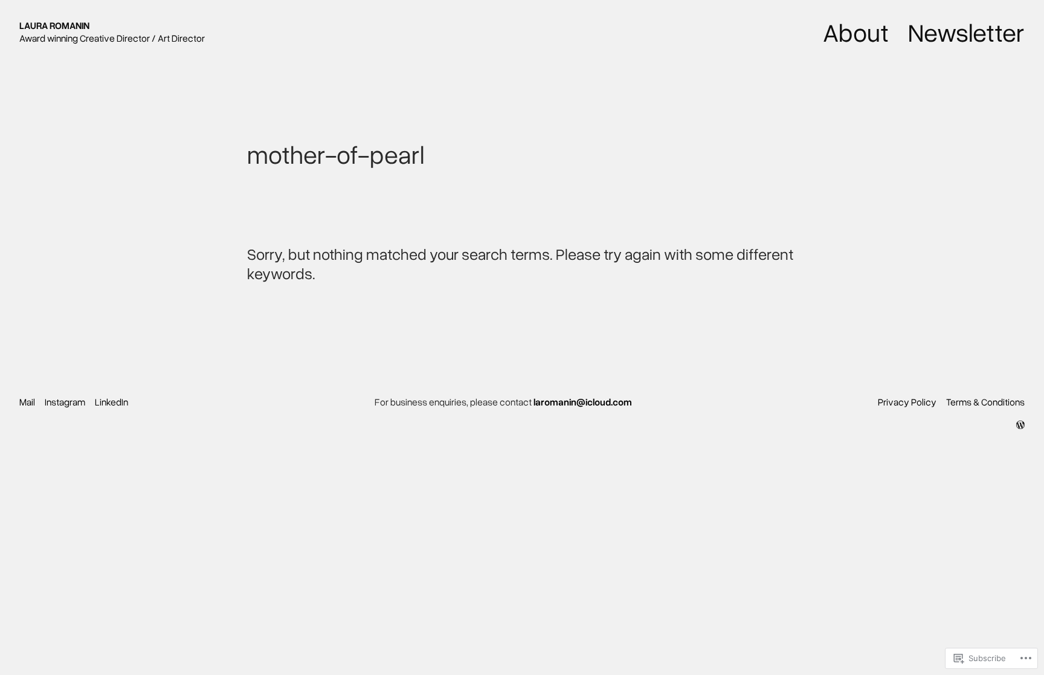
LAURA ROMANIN (54, 25)
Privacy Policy (907, 402)
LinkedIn (111, 402)
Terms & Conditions (985, 402)
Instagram (65, 402)
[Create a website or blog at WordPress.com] (1020, 425)
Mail (27, 402)
